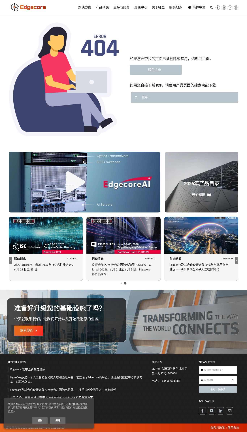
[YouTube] (211, 410)
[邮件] (236, 7)
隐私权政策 (217, 427)
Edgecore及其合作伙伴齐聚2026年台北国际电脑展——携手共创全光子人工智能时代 (63, 390)
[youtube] (224, 7)
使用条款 (233, 427)
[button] (211, 7)
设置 (11, 411)
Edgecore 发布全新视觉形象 (27, 369)
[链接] (230, 7)
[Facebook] (218, 7)
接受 (40, 420)
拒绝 (58, 420)
